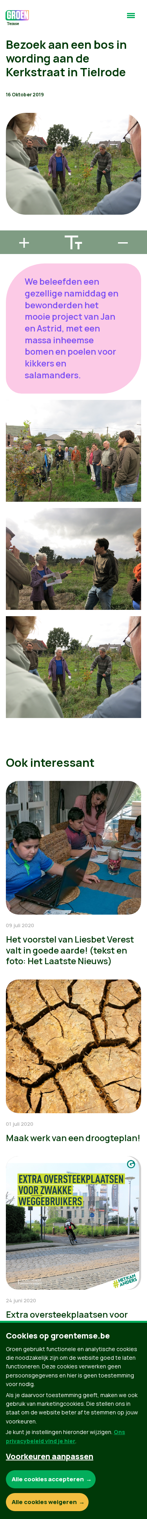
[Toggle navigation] (131, 19)
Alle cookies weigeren (44, 1502)
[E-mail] (12, 227)
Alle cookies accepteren (48, 1479)
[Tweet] (12, 204)
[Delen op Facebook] (12, 182)
